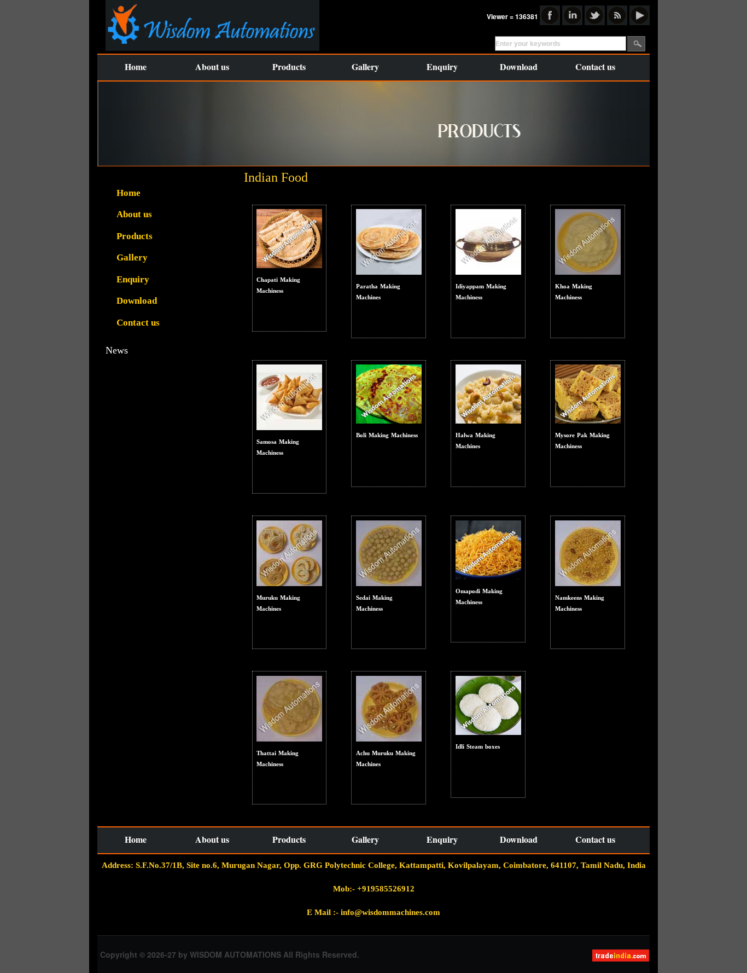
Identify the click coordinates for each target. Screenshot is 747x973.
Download (519, 66)
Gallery (365, 66)
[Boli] (389, 394)
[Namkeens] (588, 552)
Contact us (595, 66)
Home (136, 66)
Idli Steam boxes (478, 747)
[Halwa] (488, 394)
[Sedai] (389, 552)
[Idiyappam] (389, 708)
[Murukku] (289, 552)
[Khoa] (588, 242)
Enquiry (442, 66)
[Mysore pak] (588, 394)
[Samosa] (289, 397)
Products (289, 66)
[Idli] (488, 242)
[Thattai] (389, 242)
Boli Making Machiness (387, 435)
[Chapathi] (289, 238)
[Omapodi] (488, 549)
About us (212, 66)
